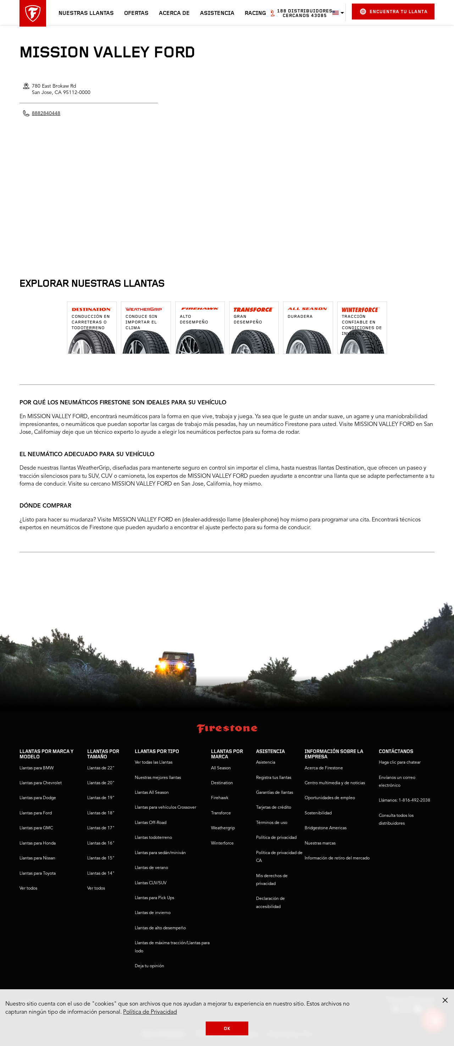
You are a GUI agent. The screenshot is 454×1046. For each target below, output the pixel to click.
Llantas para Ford (36, 813)
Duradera (300, 317)
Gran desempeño (248, 320)
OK (227, 1028)
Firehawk (219, 798)
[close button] (445, 1000)
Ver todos (28, 888)
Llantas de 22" (101, 768)
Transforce (221, 813)
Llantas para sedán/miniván (160, 853)
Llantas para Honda (38, 843)
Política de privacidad (276, 838)
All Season (221, 768)
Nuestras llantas (86, 13)
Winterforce (222, 843)
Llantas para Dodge (38, 798)
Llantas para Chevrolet (41, 783)
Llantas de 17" (101, 828)
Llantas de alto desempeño (160, 928)
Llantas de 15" (101, 858)
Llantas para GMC (36, 828)
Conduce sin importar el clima (141, 322)
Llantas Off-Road (150, 823)
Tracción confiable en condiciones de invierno (362, 325)
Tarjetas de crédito (273, 808)
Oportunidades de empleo (330, 798)
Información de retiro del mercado (337, 858)
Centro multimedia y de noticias (335, 783)
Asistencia (217, 13)
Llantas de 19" (101, 798)
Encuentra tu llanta (399, 12)
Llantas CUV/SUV (150, 883)
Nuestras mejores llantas (158, 778)
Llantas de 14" (101, 873)
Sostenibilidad (318, 813)
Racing (255, 13)
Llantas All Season (152, 793)
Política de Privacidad (150, 1012)
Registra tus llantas (273, 778)
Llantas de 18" (101, 813)
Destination (222, 783)
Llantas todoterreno (153, 838)
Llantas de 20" (101, 783)
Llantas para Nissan (37, 858)
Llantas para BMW (37, 768)
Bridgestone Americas (326, 828)
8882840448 (46, 113)
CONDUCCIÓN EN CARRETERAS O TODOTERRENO (91, 322)
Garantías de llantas (274, 793)
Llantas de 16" (101, 843)
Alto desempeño (194, 320)
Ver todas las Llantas (153, 762)
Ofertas (136, 13)
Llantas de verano (151, 868)
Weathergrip (223, 828)
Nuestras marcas (320, 843)
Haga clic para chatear (400, 762)
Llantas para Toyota (38, 873)
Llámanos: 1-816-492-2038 (404, 800)
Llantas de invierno (153, 913)
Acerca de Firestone (324, 768)
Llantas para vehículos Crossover (165, 808)
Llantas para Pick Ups (154, 898)
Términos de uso (271, 823)
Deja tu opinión (149, 966)
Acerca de (174, 13)
